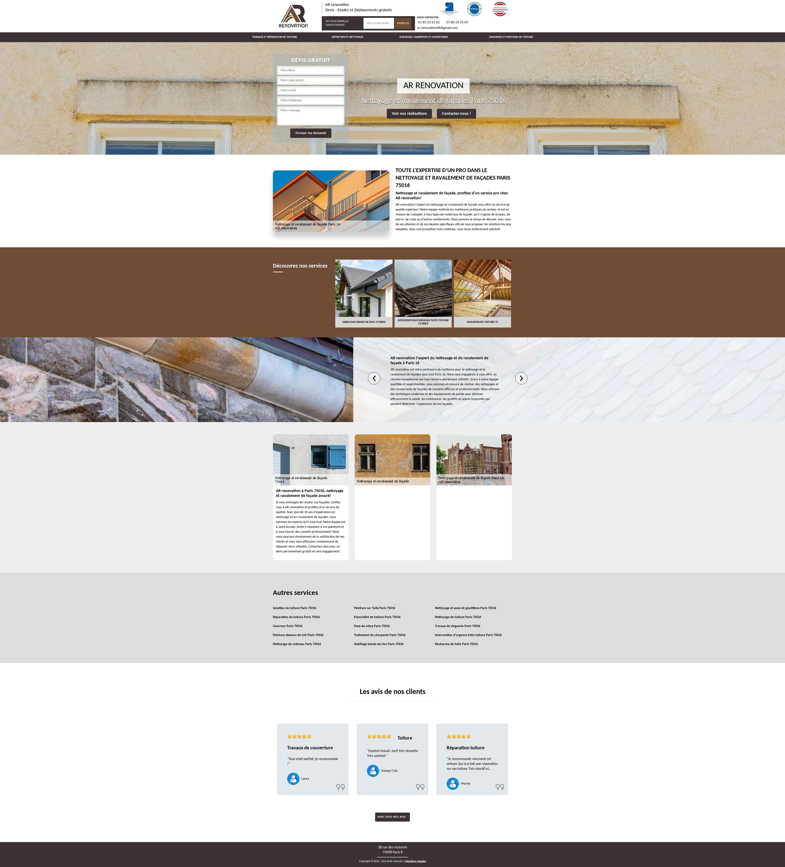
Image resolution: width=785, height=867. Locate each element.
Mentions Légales (415, 861)
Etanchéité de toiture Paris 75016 (377, 617)
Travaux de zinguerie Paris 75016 (457, 626)
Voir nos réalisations (409, 114)
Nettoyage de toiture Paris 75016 (458, 617)
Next (521, 378)
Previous (374, 378)
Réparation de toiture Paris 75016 (296, 617)
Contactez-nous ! (456, 114)
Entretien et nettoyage (347, 37)
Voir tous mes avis (391, 817)
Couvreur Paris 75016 (287, 626)
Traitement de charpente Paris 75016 (379, 635)
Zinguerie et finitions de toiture (511, 37)
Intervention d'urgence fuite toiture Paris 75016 (468, 635)
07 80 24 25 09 (457, 22)
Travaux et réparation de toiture (274, 37)
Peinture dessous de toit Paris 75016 (298, 635)
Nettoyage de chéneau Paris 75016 (297, 644)
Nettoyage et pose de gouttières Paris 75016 (465, 608)
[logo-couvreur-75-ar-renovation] (293, 16)
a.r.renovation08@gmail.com (437, 28)
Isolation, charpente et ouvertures (423, 37)
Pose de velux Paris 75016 (372, 626)
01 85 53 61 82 (429, 22)
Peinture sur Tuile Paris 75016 (374, 608)
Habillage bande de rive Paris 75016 (379, 644)
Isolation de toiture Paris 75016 (294, 608)
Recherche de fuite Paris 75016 (456, 644)
